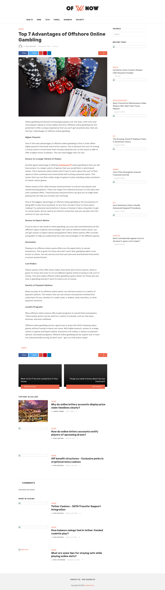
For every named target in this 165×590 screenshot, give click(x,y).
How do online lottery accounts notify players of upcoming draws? (74, 433)
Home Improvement (120, 100)
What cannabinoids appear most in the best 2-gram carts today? (128, 239)
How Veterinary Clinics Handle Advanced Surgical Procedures (127, 206)
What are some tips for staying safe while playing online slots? (76, 555)
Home (39, 20)
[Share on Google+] (41, 53)
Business (68, 20)
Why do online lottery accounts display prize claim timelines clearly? (78, 406)
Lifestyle (116, 235)
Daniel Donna (58, 411)
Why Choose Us (88, 580)
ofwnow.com (89, 585)
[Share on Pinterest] (45, 53)
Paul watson (30, 46)
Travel (56, 20)
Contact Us (75, 580)
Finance (116, 169)
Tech (47, 20)
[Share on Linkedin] (49, 53)
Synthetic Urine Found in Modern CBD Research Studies (128, 71)
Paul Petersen (59, 560)
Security (80, 20)
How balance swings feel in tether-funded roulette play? (77, 532)
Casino (21, 29)
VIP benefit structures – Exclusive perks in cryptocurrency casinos (77, 460)
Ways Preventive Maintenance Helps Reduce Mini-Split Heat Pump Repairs (129, 106)
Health (29, 20)
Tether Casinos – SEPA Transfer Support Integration (76, 508)
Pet (114, 136)
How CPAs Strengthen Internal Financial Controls (127, 173)
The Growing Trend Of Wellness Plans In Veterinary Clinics (129, 140)
